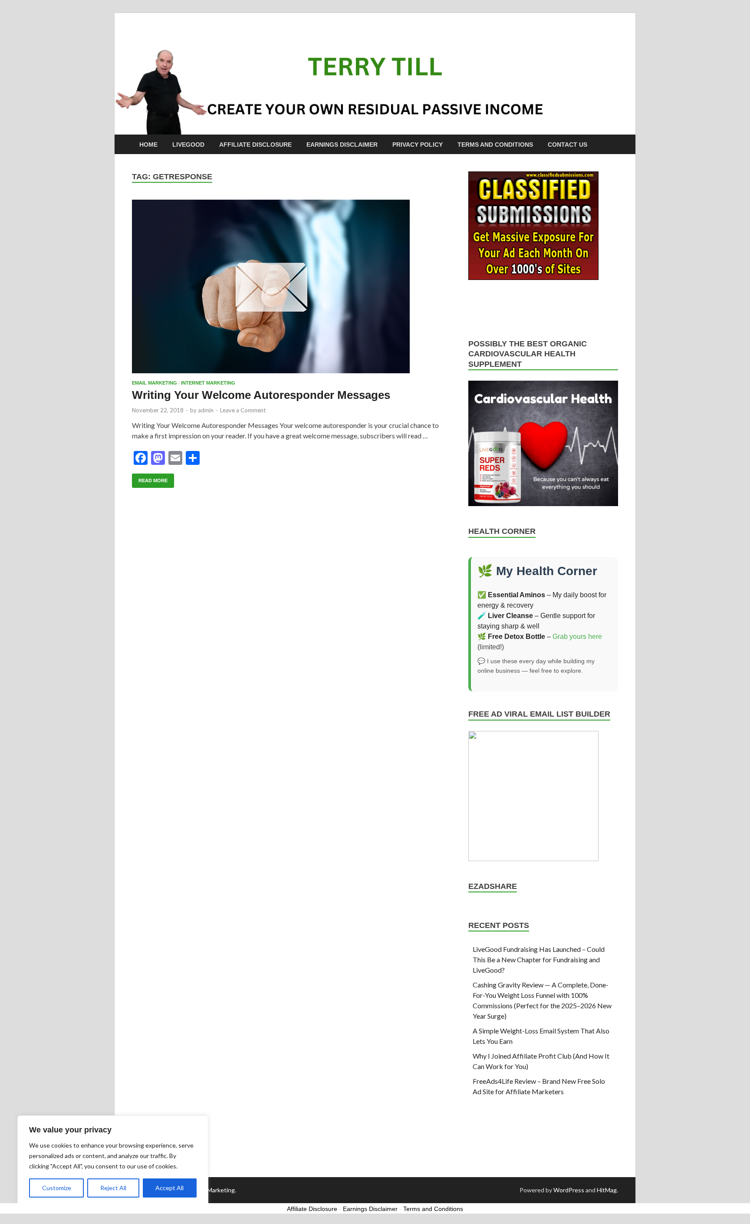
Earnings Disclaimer (342, 144)
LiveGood (188, 144)
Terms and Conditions (495, 144)
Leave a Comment (243, 410)
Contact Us (567, 144)
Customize (56, 1187)
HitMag (607, 1190)
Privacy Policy (417, 144)
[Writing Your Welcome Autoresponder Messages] (291, 286)
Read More (150, 478)
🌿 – (515, 636)
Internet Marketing (208, 382)
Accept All (169, 1187)
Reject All (113, 1187)
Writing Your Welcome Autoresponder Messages (261, 394)
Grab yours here (577, 636)
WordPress (568, 1190)
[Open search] (613, 145)
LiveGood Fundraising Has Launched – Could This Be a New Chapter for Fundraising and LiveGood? (539, 959)
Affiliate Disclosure (255, 144)
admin (206, 410)
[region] (112, 1161)
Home (148, 144)
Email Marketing (154, 382)
